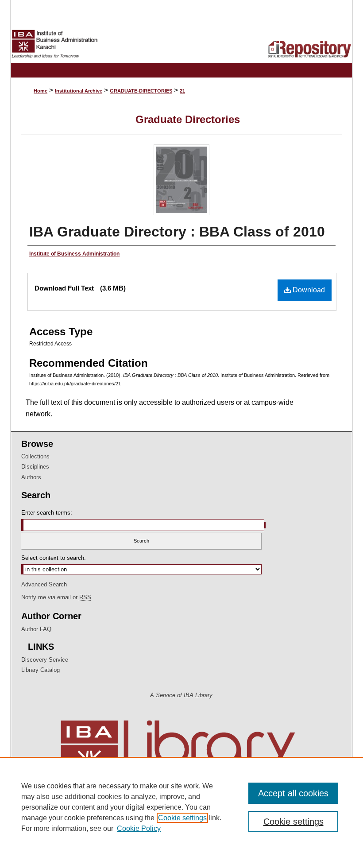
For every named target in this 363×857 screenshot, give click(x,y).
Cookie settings (182, 818)
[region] (181, 807)
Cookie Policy (139, 828)
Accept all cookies (293, 793)
